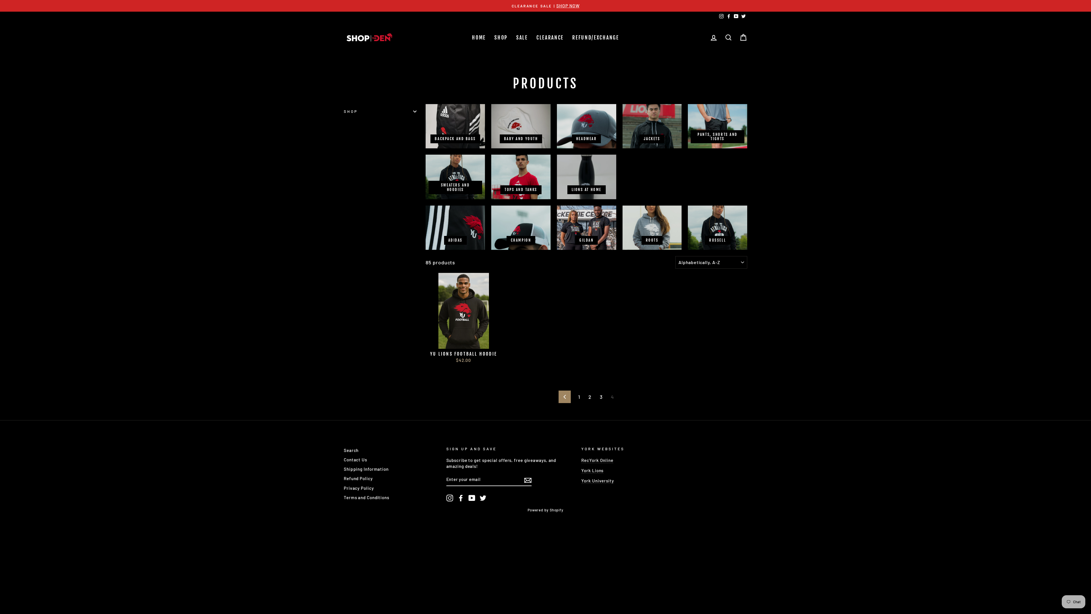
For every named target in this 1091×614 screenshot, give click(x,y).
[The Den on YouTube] (472, 498)
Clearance (550, 37)
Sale (522, 37)
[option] (545, 6)
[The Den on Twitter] (483, 498)
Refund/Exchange (595, 37)
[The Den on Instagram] (449, 498)
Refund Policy (358, 478)
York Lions (592, 470)
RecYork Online (597, 460)
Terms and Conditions (366, 497)
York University (597, 480)
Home (479, 37)
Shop (501, 37)
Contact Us (355, 459)
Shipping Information (366, 469)
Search (351, 450)
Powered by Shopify (545, 510)
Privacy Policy (359, 488)
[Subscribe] (528, 480)
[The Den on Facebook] (460, 498)
